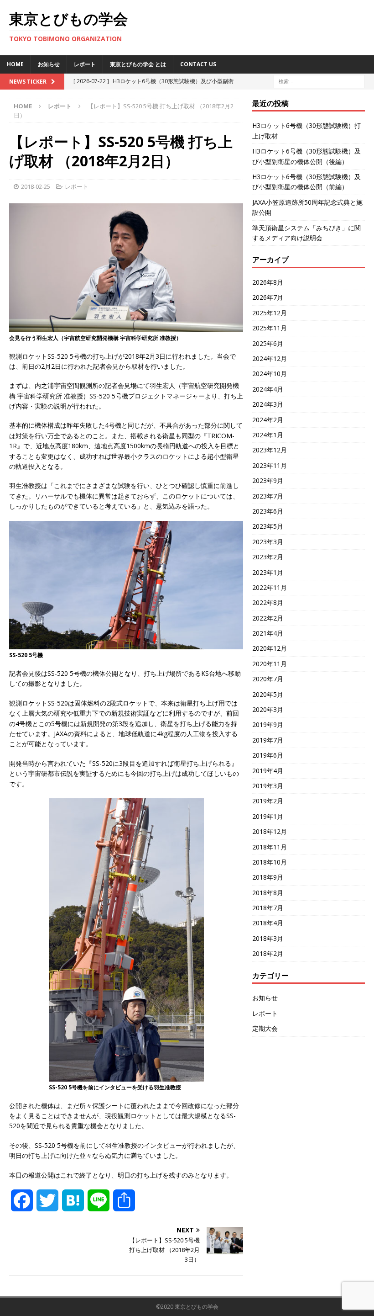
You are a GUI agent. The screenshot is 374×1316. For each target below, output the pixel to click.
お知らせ (49, 64)
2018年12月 (269, 831)
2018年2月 (267, 953)
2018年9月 (267, 877)
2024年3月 (267, 404)
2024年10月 (269, 373)
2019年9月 (267, 724)
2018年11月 (269, 847)
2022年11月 (269, 587)
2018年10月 (269, 862)
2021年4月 (267, 633)
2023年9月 (267, 480)
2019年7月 (267, 740)
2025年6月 (267, 343)
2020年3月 (267, 709)
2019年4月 (267, 770)
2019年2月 (267, 800)
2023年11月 (269, 465)
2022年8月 (267, 602)
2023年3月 (267, 541)
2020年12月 (269, 648)
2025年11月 (269, 328)
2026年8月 (267, 282)
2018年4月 (267, 922)
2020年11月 (269, 663)
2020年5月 (267, 694)
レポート (85, 64)
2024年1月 (267, 434)
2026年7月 (267, 297)
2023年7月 (267, 496)
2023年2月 (267, 556)
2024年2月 (267, 419)
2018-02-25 (35, 186)
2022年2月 (267, 618)
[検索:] (319, 80)
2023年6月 (267, 511)
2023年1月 (267, 572)
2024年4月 (267, 389)
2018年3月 (267, 938)
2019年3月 (267, 785)
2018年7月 (267, 907)
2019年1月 (267, 816)
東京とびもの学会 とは (138, 64)
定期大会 (265, 1028)
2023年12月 (269, 450)
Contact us (198, 64)
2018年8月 (267, 892)
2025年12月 (269, 312)
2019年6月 (267, 755)
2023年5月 (267, 526)
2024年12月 (269, 358)
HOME (15, 64)
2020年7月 (267, 678)
